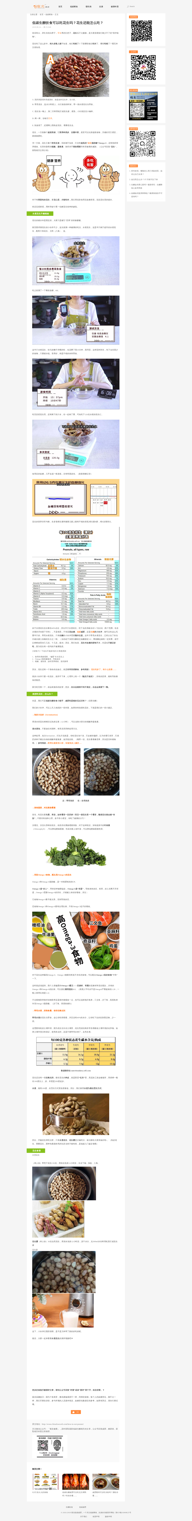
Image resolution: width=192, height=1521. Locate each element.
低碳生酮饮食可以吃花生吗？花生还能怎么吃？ (67, 23)
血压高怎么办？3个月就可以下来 (144, 179)
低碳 (79, 632)
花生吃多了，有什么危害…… (103, 669)
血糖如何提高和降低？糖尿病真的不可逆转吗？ (146, 194)
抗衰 (101, 7)
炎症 (90, 143)
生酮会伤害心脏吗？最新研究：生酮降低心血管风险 (146, 186)
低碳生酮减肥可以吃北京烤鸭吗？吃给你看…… (74, 1494)
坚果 (50, 118)
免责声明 (96, 1516)
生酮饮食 (69, 1507)
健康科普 (115, 7)
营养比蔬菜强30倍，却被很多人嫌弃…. (65, 743)
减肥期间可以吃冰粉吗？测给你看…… (105, 1494)
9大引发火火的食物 (40, 1492)
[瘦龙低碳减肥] (41, 6)
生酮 (92, 632)
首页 (60, 7)
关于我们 (83, 1516)
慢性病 (89, 7)
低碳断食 (74, 7)
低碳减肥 (82, 1507)
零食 (59, 33)
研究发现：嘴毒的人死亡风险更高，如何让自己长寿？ (146, 172)
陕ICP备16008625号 (123, 1512)
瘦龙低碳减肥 (76, 1512)
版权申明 (108, 1516)
